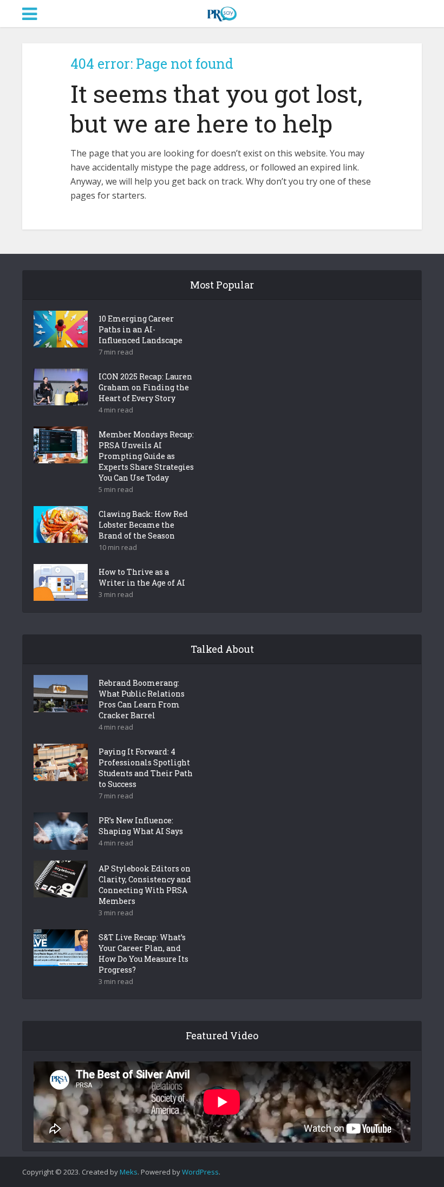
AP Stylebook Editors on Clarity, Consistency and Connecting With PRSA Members (145, 884)
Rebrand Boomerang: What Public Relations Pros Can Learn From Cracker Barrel (142, 699)
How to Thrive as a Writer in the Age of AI (142, 577)
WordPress (200, 1172)
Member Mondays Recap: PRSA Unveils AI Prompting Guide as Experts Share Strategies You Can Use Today (146, 456)
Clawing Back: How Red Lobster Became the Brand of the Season (143, 525)
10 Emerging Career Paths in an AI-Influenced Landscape (140, 329)
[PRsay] (222, 12)
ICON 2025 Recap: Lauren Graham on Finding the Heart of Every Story (145, 387)
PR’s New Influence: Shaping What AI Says (141, 825)
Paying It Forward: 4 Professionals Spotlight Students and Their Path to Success (146, 767)
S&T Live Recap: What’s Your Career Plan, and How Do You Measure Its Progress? (143, 953)
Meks (129, 1172)
